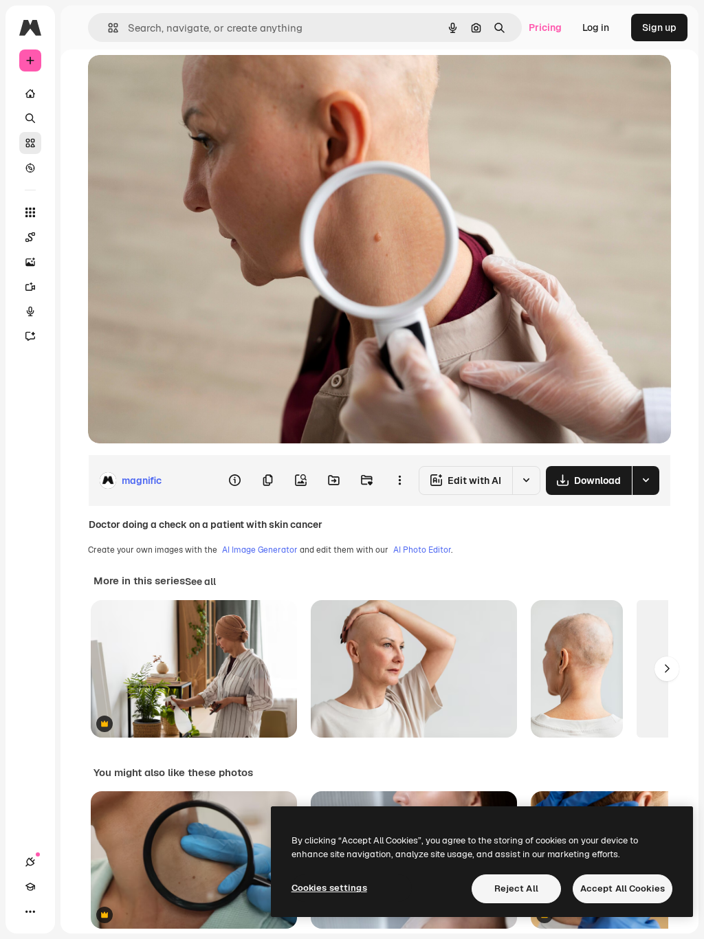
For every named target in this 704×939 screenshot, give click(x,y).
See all (200, 581)
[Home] (30, 93)
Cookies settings (329, 888)
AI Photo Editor (422, 549)
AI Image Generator (260, 549)
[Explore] (30, 168)
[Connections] (30, 862)
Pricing (545, 27)
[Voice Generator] (30, 311)
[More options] (399, 480)
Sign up (659, 27)
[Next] (666, 669)
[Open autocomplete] (107, 28)
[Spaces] (30, 237)
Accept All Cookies (622, 888)
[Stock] (30, 143)
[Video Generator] (30, 287)
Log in (595, 27)
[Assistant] (30, 336)
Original (176, 80)
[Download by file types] (645, 480)
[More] (30, 912)
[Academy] (30, 887)
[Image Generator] (30, 262)
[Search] (30, 118)
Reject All (516, 888)
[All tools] (30, 212)
